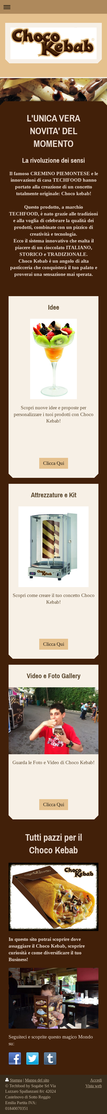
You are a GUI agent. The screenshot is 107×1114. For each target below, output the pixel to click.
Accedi (96, 1080)
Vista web (93, 1086)
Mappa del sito (37, 1080)
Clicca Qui (53, 463)
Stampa (16, 1080)
